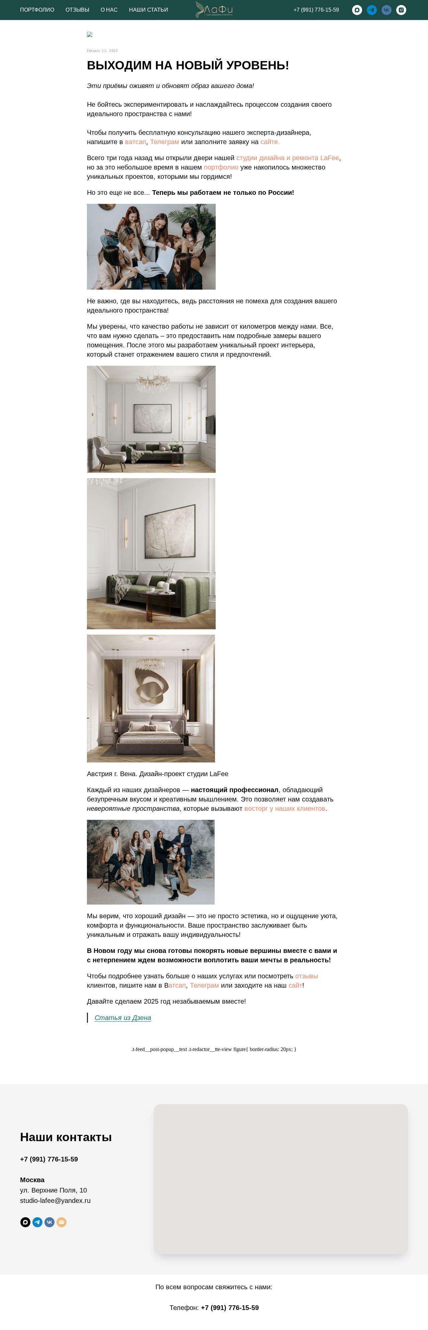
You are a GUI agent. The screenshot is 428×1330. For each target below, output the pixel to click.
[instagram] (401, 10)
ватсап (135, 141)
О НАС (109, 10)
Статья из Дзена (123, 1017)
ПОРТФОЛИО (37, 10)
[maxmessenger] (357, 10)
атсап (177, 985)
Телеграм (164, 141)
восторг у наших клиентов (284, 808)
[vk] (387, 10)
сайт (295, 985)
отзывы (306, 976)
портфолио (221, 167)
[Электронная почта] (62, 1222)
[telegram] (372, 10)
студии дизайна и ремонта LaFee (287, 157)
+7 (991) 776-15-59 (316, 10)
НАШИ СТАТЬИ (148, 10)
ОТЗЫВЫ (77, 10)
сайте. (270, 141)
